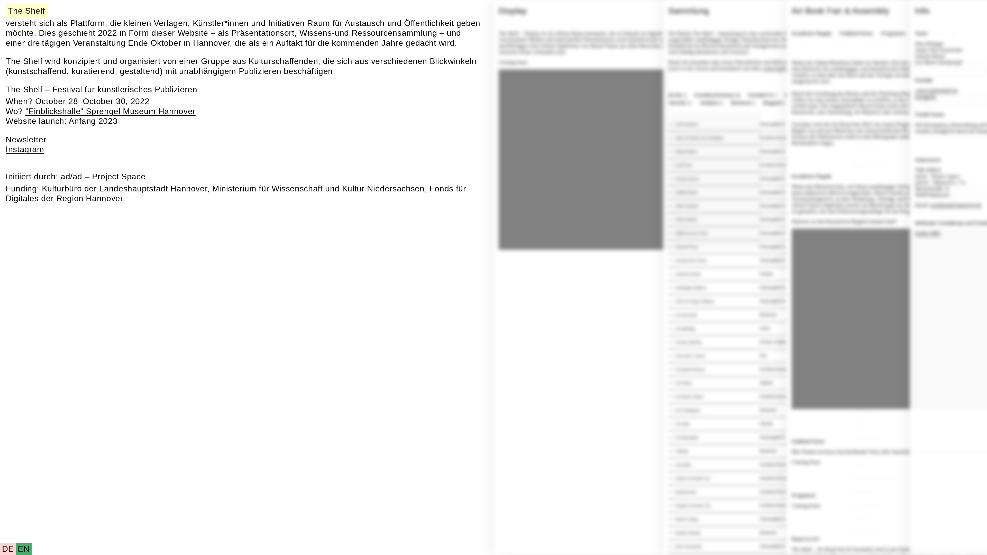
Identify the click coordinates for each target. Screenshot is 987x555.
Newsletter (26, 139)
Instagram (25, 149)
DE (8, 549)
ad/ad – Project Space (103, 176)
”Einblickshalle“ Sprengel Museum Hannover (110, 111)
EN (23, 549)
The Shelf (26, 11)
